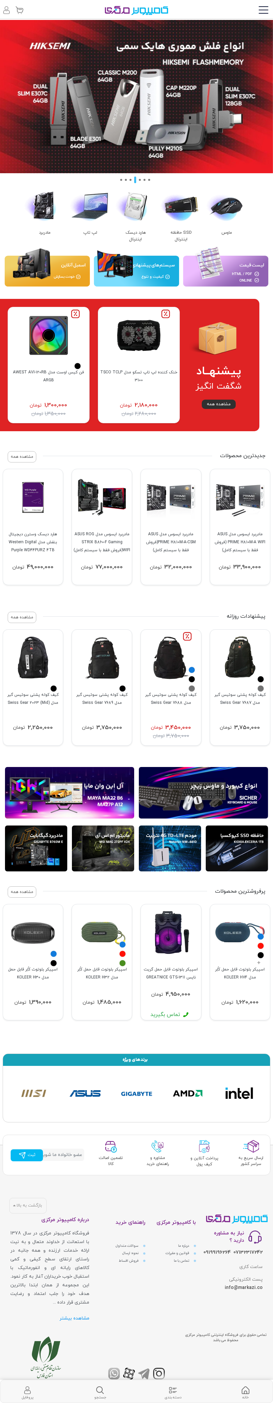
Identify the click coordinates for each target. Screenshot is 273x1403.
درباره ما (184, 1245)
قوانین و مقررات (177, 1253)
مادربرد (45, 233)
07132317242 (248, 1252)
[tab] (245, 1391)
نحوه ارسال (130, 1253)
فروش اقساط (129, 1260)
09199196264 (217, 1252)
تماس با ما (182, 1260)
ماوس (226, 233)
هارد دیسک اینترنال (136, 236)
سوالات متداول (127, 1245)
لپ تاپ (90, 233)
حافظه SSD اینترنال (181, 236)
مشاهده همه (219, 404)
